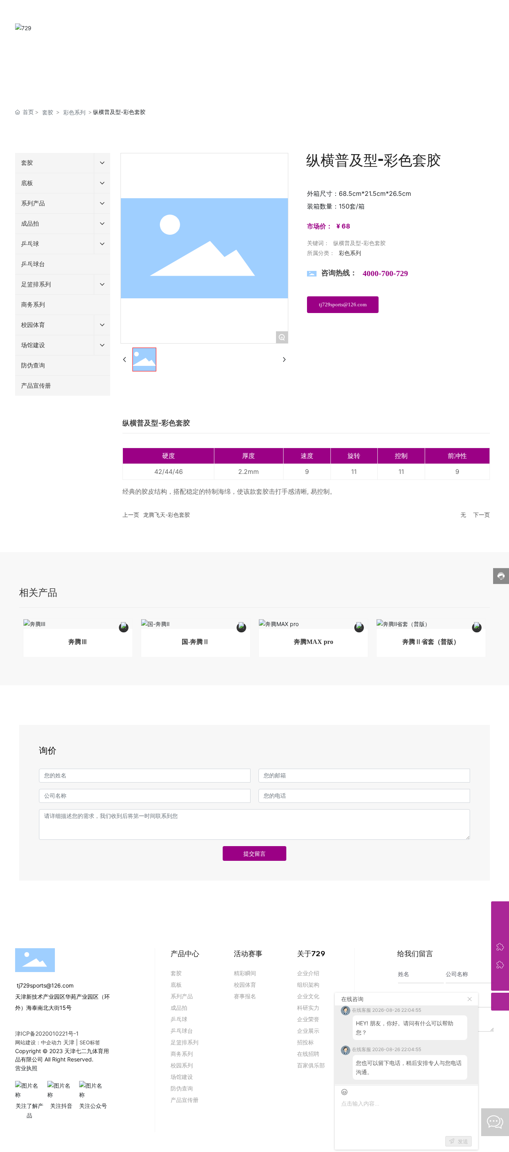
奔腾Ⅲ (77, 641)
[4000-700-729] (500, 910)
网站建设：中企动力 (38, 1042)
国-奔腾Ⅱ (195, 641)
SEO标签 (90, 1042)
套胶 (47, 112)
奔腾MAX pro (313, 641)
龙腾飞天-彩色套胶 (166, 514)
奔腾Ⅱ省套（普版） (431, 641)
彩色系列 (74, 112)
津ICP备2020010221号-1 (47, 1033)
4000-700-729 (385, 273)
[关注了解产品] (500, 946)
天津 (68, 1042)
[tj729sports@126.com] (500, 928)
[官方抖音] (500, 964)
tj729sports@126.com (44, 985)
